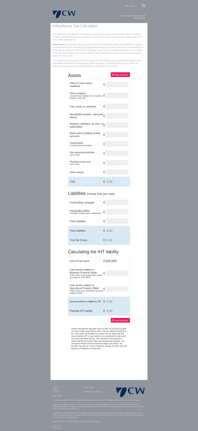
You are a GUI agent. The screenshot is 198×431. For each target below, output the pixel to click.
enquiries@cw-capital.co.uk (133, 15)
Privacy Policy (57, 428)
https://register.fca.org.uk (66, 406)
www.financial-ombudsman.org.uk (131, 415)
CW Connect (130, 6)
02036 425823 (139, 18)
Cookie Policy (57, 426)
